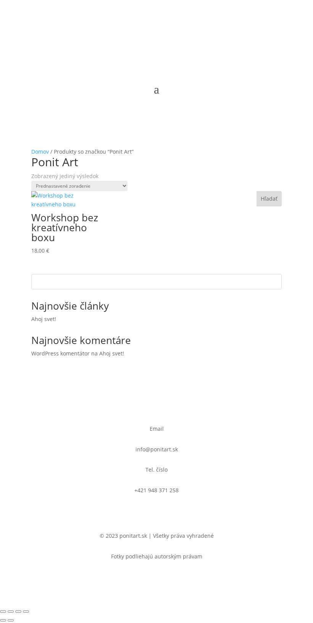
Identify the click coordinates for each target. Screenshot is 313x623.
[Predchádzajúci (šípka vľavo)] (3, 620)
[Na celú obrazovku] (11, 611)
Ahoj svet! (43, 319)
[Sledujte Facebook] (164, 37)
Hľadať (269, 198)
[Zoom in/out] (3, 611)
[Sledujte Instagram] (149, 37)
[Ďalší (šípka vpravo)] (11, 620)
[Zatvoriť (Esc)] (26, 611)
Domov (40, 151)
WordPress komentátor (60, 353)
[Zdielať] (18, 611)
